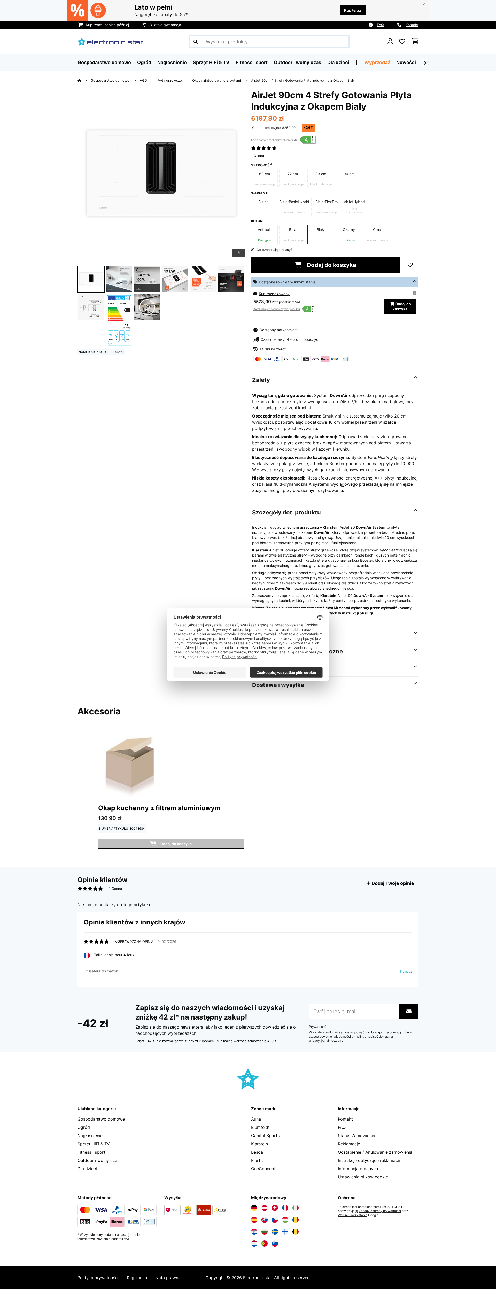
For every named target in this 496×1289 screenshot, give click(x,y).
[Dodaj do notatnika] (410, 265)
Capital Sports (265, 1135)
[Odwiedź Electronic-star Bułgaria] (264, 1232)
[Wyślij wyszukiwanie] (195, 41)
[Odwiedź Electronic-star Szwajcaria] (275, 1208)
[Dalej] (425, 63)
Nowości (406, 62)
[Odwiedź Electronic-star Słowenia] (275, 1243)
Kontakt (412, 24)
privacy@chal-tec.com (325, 1041)
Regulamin (137, 1277)
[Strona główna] (84, 80)
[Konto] (390, 41)
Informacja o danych (358, 1168)
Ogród (84, 1127)
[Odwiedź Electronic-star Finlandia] (285, 1232)
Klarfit (257, 1160)
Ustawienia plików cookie (363, 1176)
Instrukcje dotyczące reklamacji (369, 1160)
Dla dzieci (87, 1168)
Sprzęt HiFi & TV (94, 1143)
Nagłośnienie (90, 1135)
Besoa (257, 1152)
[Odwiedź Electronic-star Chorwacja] (254, 1232)
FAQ (380, 24)
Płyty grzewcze (170, 80)
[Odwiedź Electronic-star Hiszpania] (254, 1220)
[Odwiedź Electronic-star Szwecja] (275, 1232)
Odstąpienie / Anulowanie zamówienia (375, 1152)
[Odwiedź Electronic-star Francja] (285, 1208)
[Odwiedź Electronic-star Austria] (264, 1208)
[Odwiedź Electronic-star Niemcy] (254, 1208)
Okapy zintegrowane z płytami (217, 80)
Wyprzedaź (377, 62)
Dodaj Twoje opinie (392, 883)
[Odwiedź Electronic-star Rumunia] (295, 1220)
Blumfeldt (260, 1127)
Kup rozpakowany (274, 293)
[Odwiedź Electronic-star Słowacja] (264, 1220)
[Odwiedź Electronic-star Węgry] (285, 1220)
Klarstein (259, 1143)
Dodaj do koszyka (331, 264)
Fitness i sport (91, 1152)
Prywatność (317, 1027)
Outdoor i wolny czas (98, 1160)
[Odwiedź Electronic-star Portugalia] (264, 1243)
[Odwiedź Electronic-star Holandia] (254, 1243)
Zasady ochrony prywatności (380, 1211)
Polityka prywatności (98, 1277)
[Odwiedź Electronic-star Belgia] (295, 1232)
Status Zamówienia (356, 1135)
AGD (144, 80)
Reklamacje (349, 1143)
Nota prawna (168, 1277)
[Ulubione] (402, 41)
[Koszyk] (415, 41)
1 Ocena (257, 155)
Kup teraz (352, 10)
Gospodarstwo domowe (110, 80)
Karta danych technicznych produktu (274, 139)
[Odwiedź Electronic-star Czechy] (275, 1220)
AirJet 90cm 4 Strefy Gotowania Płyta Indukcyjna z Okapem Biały (303, 80)
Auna (256, 1119)
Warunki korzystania (352, 1215)
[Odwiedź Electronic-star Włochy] (295, 1208)
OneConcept (263, 1168)
